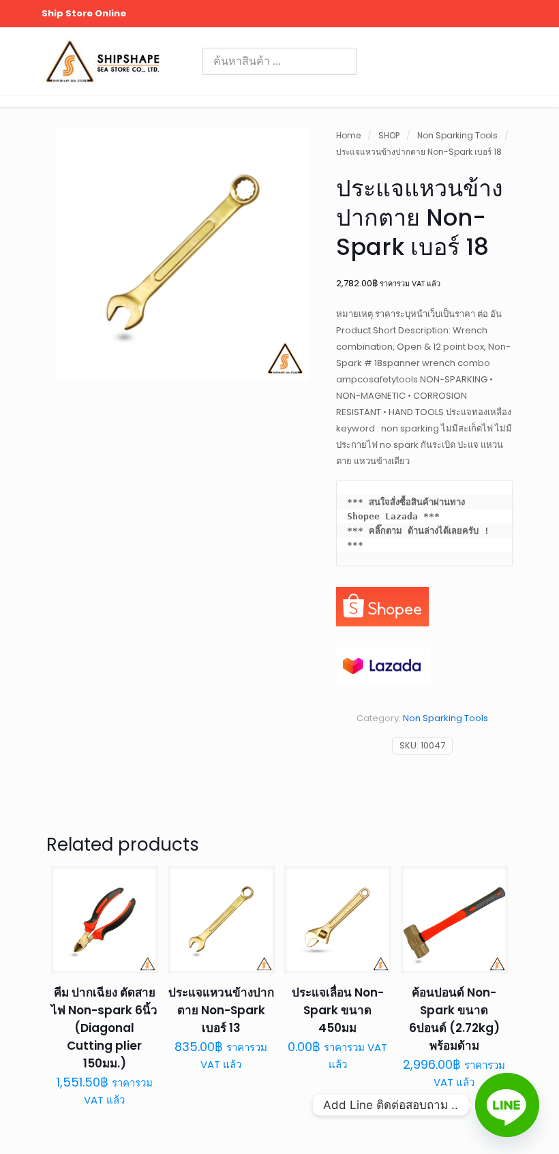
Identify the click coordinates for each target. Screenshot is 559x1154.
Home (348, 135)
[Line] (507, 1105)
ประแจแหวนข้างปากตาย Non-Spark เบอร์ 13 (221, 1010)
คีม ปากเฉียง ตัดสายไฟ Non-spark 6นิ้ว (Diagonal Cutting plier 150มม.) (104, 1028)
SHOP (388, 135)
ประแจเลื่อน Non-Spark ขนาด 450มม (338, 1010)
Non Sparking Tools (457, 135)
